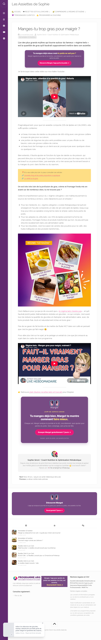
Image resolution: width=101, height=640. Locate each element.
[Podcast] (4, 38)
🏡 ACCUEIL (16, 12)
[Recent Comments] (83, 525)
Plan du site (18, 595)
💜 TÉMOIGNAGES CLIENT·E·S (23, 15)
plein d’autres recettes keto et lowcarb (45, 392)
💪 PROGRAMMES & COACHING (49, 15)
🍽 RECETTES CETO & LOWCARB (35, 12)
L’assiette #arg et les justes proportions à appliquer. (42, 175)
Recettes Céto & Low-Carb (26, 546)
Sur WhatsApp (64, 468)
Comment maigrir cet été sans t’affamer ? (30, 540)
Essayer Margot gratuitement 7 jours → (54, 432)
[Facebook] (4, 26)
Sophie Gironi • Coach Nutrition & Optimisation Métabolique (58, 35)
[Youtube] (4, 32)
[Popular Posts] (54, 525)
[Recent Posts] (26, 525)
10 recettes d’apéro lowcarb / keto (28, 563)
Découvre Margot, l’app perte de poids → (54, 63)
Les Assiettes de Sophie (30, 4)
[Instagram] (4, 13)
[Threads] (4, 19)
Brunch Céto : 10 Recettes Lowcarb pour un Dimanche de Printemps (38, 555)
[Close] (42, 623)
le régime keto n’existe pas (70, 311)
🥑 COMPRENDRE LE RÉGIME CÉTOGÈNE (68, 12)
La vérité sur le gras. (31, 178)
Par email (53, 468)
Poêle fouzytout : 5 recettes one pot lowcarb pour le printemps (37, 548)
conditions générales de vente (79, 615)
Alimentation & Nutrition (27, 37)
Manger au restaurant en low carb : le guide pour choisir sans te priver (39, 533)
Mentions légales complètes (78, 591)
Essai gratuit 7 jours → (54, 510)
